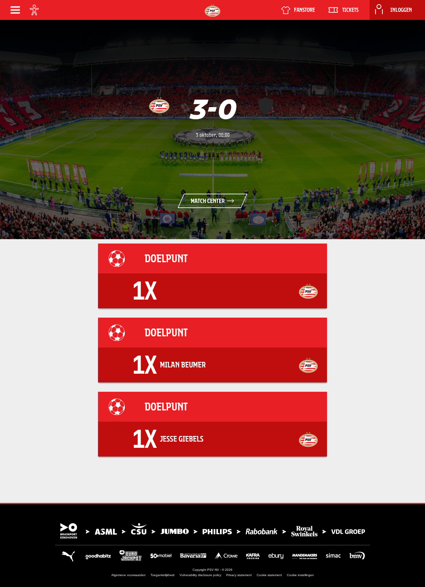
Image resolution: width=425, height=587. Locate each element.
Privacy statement (239, 575)
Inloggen (401, 10)
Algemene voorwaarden (128, 575)
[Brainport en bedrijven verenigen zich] (212, 531)
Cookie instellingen (300, 575)
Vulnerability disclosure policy (200, 575)
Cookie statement (269, 575)
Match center (208, 201)
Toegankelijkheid (163, 575)
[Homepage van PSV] (212, 10)
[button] (15, 10)
